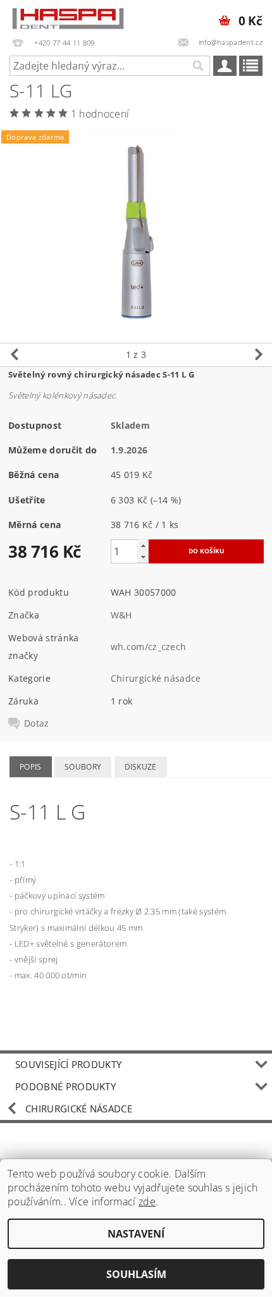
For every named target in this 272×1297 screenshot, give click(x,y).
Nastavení (136, 1234)
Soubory (83, 766)
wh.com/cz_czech (149, 647)
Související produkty (68, 1064)
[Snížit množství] (143, 557)
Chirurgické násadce (156, 678)
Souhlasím (136, 1274)
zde (147, 1201)
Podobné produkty (65, 1086)
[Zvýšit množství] (143, 545)
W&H (121, 615)
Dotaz (36, 723)
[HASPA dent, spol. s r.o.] (68, 16)
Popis (31, 766)
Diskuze (141, 766)
